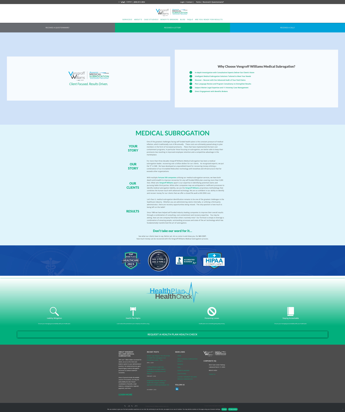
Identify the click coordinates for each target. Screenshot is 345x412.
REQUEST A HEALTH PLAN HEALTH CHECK (172, 334)
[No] (343, 409)
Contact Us (212, 374)
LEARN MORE (125, 394)
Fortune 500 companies (167, 177)
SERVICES (180, 364)
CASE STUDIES (181, 373)
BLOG (182, 19)
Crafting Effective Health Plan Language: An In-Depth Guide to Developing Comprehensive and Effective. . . (156, 370)
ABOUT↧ (138, 19)
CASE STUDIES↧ (151, 19)
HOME (179, 356)
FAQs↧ (190, 19)
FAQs (179, 367)
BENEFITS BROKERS (169, 19)
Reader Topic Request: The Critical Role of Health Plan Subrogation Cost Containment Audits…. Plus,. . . (158, 358)
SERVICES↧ (127, 19)
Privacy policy (233, 409)
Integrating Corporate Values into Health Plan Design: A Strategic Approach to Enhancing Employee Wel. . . (158, 384)
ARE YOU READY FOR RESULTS (209, 19)
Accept (224, 409)
